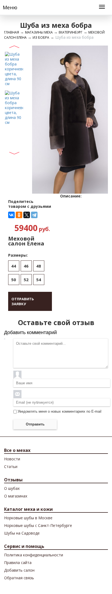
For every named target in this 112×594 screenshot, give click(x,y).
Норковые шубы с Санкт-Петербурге (38, 525)
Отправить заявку (22, 301)
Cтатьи (10, 466)
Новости (12, 458)
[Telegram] (34, 215)
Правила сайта (18, 562)
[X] (26, 215)
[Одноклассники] (19, 215)
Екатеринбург (70, 32)
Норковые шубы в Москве (28, 517)
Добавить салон (19, 570)
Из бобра (41, 37)
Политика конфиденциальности (33, 554)
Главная (11, 32)
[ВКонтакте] (11, 215)
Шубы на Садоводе (22, 533)
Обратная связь (19, 577)
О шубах (12, 488)
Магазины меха (39, 32)
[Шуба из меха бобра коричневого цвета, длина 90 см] (14, 68)
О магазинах (15, 496)
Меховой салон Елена (26, 241)
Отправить (35, 424)
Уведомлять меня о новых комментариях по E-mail (59, 411)
